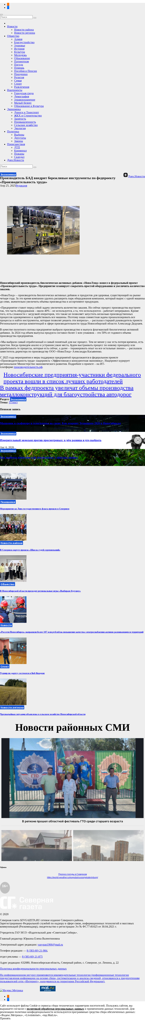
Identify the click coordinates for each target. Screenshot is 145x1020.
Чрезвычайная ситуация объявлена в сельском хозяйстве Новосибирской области (42, 714)
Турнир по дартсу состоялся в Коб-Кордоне (22, 673)
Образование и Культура (29, 106)
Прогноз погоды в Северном (72, 874)
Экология (20, 128)
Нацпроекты (14, 90)
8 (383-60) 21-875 (32, 956)
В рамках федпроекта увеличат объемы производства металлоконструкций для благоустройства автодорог (67, 391)
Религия (19, 77)
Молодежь (20, 55)
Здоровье (19, 45)
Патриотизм (21, 61)
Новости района (24, 29)
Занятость (20, 118)
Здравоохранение (24, 99)
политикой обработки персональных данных (55, 1008)
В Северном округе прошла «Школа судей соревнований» (30, 550)
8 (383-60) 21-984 (37, 950)
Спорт (18, 83)
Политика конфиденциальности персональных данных (33, 968)
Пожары (19, 153)
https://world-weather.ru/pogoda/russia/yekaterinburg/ (72, 877)
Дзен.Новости (15, 160)
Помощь (19, 67)
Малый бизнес (23, 102)
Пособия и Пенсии (25, 71)
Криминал (20, 150)
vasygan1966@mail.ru (50, 944)
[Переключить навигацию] (1, 14)
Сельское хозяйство (26, 125)
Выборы (19, 134)
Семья (18, 80)
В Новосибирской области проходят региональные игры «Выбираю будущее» (40, 591)
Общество (13, 35)
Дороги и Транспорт (26, 112)
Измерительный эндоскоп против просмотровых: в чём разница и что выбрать (50, 440)
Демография (21, 96)
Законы (18, 141)
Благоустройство (24, 42)
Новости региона (24, 32)
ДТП (17, 147)
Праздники (21, 74)
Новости (12, 26)
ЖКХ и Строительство (28, 115)
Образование (22, 58)
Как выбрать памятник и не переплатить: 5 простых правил (39, 457)
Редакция (21, 185)
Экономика (14, 109)
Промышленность (25, 121)
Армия (18, 39)
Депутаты (20, 137)
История (19, 48)
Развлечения (21, 86)
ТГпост (13, 402)
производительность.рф (28, 367)
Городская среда (24, 93)
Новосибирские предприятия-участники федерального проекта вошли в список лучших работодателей (72, 378)
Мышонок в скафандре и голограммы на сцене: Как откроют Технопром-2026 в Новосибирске (60, 423)
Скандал (19, 156)
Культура (19, 51)
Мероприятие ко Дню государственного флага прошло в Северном (34, 508)
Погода (18, 64)
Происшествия (16, 144)
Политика (13, 131)
